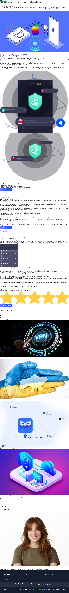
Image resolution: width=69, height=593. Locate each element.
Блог (34, 1)
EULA (64, 589)
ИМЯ (1, 498)
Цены (11, 1)
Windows (22, 585)
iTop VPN (48, 68)
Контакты (26, 576)
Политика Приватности (56, 589)
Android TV (31, 585)
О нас (26, 574)
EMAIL (1, 499)
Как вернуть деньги (48, 576)
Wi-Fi (35, 585)
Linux (28, 585)
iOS (18, 585)
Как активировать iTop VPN (49, 574)
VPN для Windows (7, 574)
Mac (25, 585)
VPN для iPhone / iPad (7, 579)
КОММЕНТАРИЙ (3, 506)
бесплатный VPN (6, 215)
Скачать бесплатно (3, 194)
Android (15, 585)
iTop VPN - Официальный (45, 584)
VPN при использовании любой (9, 64)
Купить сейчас (10, 194)
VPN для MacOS (7, 576)
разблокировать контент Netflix (59, 242)
